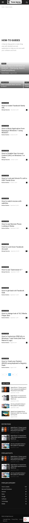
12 (26, 272)
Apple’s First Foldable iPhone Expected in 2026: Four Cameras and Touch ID (19, 413)
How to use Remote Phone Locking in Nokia (11, 225)
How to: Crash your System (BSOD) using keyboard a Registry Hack (14, 363)
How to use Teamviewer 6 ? (12, 270)
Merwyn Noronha (6, 109)
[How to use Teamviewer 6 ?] (14, 261)
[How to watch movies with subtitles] (14, 192)
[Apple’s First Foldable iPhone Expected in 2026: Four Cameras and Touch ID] (5, 413)
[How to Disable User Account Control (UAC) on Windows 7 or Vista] (14, 144)
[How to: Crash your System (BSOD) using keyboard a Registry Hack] (14, 352)
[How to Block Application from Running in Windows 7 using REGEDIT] (14, 120)
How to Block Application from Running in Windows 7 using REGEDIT (13, 131)
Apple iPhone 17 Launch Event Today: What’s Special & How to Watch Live (18, 397)
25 (26, 317)
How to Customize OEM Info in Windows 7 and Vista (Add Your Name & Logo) (13, 338)
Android (4, 63)
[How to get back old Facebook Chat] (14, 282)
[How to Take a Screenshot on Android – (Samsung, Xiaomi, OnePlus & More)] (14, 63)
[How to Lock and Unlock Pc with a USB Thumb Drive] (14, 169)
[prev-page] (3, 374)
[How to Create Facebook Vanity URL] (14, 97)
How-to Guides (5, 82)
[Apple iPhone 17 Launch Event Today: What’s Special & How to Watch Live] (5, 397)
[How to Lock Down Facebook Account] (14, 238)
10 (26, 251)
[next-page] (16, 374)
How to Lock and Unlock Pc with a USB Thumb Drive (14, 179)
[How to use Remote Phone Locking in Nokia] (14, 215)
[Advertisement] (14, 23)
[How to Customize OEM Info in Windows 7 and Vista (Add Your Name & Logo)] (14, 327)
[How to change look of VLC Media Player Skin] (14, 304)
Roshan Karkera (5, 134)
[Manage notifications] (25, 519)
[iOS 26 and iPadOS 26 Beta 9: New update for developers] (5, 406)
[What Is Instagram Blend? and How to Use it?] (11, 81)
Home (3, 7)
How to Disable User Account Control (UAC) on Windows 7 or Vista (13, 155)
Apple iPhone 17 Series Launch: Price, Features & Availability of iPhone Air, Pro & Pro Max (19, 389)
